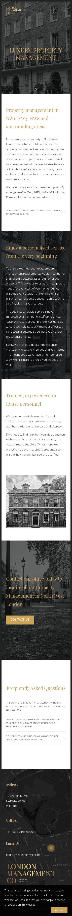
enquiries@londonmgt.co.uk (23, 855)
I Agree (59, 910)
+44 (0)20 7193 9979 (19, 832)
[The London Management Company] (16, 10)
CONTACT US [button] (19, 619)
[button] (64, 10)
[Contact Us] (36, 796)
